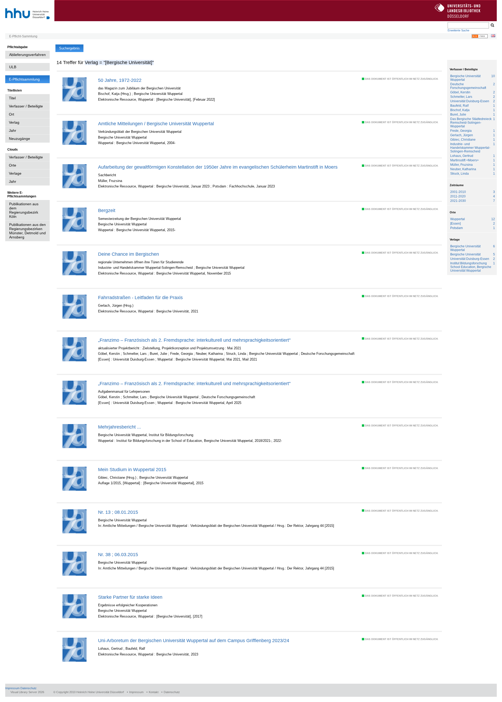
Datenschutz (28, 688)
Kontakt (153, 692)
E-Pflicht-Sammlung (23, 36)
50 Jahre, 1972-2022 (119, 80)
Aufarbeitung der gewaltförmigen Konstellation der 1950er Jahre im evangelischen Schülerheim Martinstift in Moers (218, 167)
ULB (12, 67)
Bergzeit (106, 210)
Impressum (12, 688)
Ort (11, 114)
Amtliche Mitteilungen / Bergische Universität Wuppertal (156, 123)
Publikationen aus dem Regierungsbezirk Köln (23, 210)
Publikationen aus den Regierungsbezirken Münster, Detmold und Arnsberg (27, 230)
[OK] (492, 25)
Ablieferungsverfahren (27, 55)
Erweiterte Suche (458, 30)
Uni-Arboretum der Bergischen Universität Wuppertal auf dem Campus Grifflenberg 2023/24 (193, 640)
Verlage (15, 173)
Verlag (14, 122)
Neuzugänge (19, 138)
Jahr (12, 130)
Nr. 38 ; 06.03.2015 (118, 554)
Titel (12, 98)
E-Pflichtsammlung (24, 79)
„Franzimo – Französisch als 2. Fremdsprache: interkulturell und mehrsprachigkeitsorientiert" (194, 340)
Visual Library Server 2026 (27, 692)
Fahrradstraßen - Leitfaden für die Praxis (140, 297)
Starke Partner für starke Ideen (130, 597)
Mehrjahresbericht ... (119, 427)
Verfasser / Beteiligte (26, 106)
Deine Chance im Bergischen (128, 254)
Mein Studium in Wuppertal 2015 (132, 469)
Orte (12, 165)
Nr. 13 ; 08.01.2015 (118, 512)
